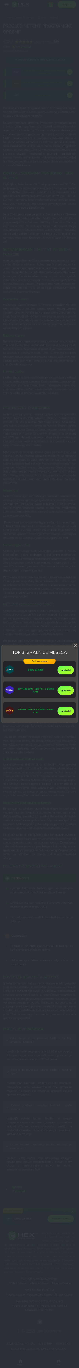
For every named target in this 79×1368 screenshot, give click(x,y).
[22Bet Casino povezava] (9, 673)
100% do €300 (35, 670)
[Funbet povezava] (9, 693)
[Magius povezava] (9, 714)
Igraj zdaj (66, 670)
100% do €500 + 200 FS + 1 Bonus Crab (36, 690)
